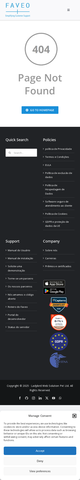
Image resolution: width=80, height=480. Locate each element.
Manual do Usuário (19, 250)
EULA (48, 165)
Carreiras (50, 258)
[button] (74, 416)
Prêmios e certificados (58, 266)
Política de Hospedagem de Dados (55, 189)
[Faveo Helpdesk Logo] (18, 4)
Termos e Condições (57, 157)
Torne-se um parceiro (20, 278)
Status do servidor (19, 327)
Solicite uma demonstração (16, 268)
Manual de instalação (20, 258)
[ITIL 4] (58, 316)
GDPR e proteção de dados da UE (57, 223)
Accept (40, 450)
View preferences (40, 471)
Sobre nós (51, 250)
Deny (40, 461)
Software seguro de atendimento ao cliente (58, 203)
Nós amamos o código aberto (21, 296)
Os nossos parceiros (20, 286)
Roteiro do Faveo (18, 307)
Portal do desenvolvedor (17, 317)
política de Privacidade (58, 149)
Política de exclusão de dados (58, 175)
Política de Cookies (56, 213)
